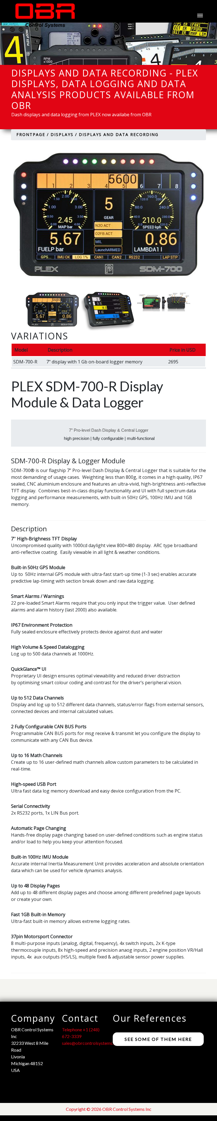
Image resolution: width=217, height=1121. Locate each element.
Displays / (64, 134)
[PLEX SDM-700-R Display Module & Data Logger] (108, 214)
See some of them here (158, 1039)
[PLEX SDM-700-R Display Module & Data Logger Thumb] (53, 309)
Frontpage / (32, 134)
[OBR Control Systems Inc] (42, 15)
